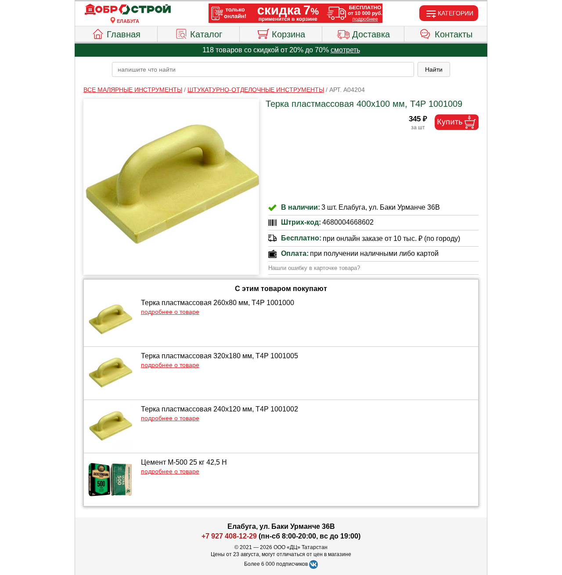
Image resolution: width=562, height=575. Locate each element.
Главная (123, 34)
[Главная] (128, 10)
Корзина (288, 34)
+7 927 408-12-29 (229, 536)
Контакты (453, 34)
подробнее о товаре (170, 311)
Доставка (371, 34)
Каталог (206, 34)
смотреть (345, 50)
